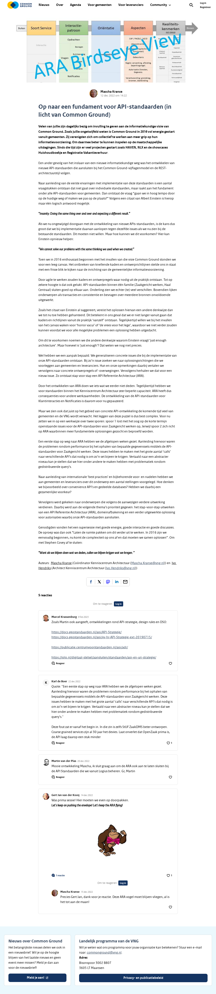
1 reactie (60, 875)
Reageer (60, 663)
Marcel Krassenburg (64, 617)
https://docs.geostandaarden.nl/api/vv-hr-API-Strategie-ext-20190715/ (101, 637)
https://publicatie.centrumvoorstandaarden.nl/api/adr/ (89, 647)
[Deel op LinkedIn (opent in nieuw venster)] (116, 582)
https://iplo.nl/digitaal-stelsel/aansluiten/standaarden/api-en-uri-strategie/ (103, 657)
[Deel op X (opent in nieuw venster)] (99, 582)
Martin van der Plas (63, 761)
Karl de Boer (59, 681)
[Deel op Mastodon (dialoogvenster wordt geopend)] (108, 582)
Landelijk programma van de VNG (109, 941)
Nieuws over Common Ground (35, 941)
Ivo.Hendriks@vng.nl (120, 568)
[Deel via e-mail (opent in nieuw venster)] (125, 582)
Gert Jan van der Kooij (65, 795)
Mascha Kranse (111, 92)
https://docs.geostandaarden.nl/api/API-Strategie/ (86, 632)
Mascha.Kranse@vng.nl (147, 563)
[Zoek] (191, 5)
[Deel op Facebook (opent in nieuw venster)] (90, 582)
